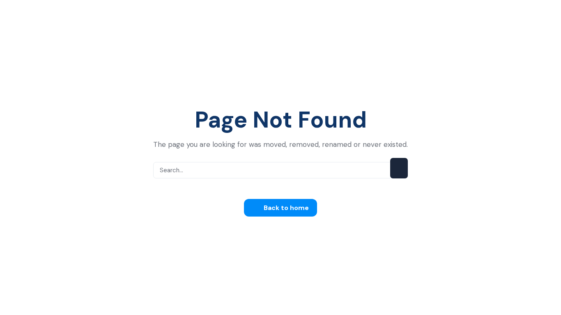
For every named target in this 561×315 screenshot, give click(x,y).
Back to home (285, 207)
